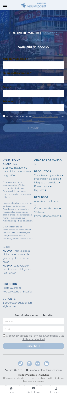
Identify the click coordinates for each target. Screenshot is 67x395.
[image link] (33, 4)
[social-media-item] (20, 363)
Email (7, 329)
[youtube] (37, 363)
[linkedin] (46, 363)
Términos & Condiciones (45, 116)
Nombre (8, 321)
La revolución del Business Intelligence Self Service (17, 269)
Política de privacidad (33, 120)
